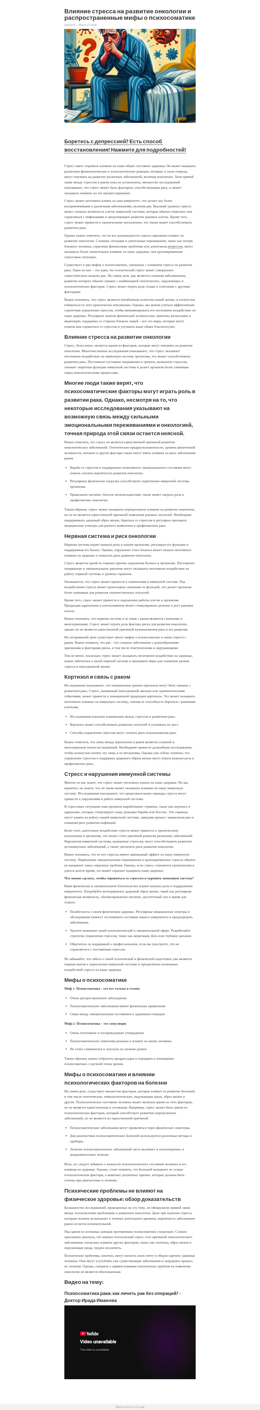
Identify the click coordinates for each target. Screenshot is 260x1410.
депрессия (175, 246)
